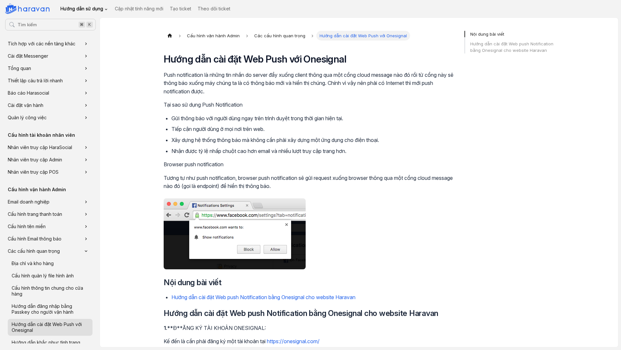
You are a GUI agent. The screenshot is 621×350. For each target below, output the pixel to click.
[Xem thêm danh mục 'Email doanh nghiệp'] (86, 201)
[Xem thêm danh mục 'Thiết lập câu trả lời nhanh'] (86, 80)
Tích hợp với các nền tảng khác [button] (41, 43)
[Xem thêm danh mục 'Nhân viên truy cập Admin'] (86, 159)
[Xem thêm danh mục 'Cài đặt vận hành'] (86, 105)
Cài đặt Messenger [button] (28, 56)
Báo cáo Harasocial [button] (28, 93)
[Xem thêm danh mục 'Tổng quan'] (86, 68)
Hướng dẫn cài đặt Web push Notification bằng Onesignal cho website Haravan (263, 297)
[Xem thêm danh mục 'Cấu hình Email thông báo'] (86, 238)
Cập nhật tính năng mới (139, 8)
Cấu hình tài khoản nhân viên (41, 135)
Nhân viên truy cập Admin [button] (35, 159)
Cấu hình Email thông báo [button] (34, 238)
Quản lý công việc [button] (27, 117)
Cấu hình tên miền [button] (27, 226)
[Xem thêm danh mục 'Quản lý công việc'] (86, 117)
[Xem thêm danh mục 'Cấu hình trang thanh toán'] (86, 214)
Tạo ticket (180, 8)
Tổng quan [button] (19, 68)
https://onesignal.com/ (293, 341)
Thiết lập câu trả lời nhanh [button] (35, 80)
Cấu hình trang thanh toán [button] (35, 214)
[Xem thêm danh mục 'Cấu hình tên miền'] (86, 226)
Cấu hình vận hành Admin (37, 189)
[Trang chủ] (170, 36)
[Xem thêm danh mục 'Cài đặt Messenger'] (86, 56)
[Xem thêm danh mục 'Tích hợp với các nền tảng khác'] (86, 43)
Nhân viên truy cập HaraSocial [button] (40, 147)
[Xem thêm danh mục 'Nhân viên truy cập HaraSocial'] (86, 147)
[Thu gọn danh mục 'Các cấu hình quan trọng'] (86, 251)
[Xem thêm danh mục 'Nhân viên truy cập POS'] (86, 172)
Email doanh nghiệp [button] (28, 201)
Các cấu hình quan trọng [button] (34, 251)
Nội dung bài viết (487, 34)
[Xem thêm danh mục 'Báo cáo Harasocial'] (86, 93)
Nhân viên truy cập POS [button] (33, 172)
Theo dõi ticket (214, 8)
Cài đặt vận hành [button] (25, 105)
